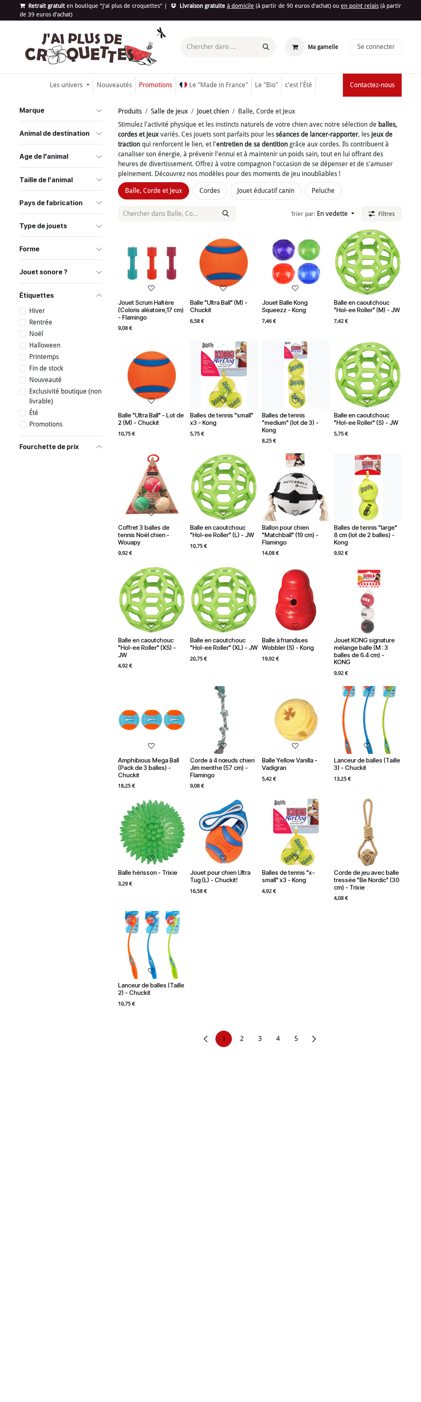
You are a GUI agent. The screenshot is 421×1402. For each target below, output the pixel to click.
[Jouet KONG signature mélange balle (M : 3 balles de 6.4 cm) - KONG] (368, 600)
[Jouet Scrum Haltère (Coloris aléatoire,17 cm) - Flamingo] (152, 262)
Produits (130, 111)
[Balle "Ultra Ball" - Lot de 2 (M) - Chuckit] (152, 375)
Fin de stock (46, 368)
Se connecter (376, 47)
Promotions (45, 424)
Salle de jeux (169, 111)
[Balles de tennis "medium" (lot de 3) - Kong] (296, 375)
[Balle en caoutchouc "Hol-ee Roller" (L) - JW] (224, 487)
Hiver (37, 311)
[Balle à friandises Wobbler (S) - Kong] (296, 600)
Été (33, 413)
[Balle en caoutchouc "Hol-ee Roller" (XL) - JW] (224, 600)
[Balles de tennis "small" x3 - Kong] (224, 375)
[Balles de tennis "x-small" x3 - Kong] (296, 832)
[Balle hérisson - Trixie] (152, 832)
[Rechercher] (266, 47)
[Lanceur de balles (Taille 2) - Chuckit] (152, 945)
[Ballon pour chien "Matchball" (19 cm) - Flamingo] (296, 487)
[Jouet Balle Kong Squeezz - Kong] (296, 262)
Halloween (44, 345)
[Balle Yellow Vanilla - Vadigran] (296, 720)
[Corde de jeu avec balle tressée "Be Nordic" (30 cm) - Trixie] (368, 832)
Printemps (44, 357)
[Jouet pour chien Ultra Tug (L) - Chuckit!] (224, 832)
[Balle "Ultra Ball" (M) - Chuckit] (224, 262)
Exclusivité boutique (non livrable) (65, 396)
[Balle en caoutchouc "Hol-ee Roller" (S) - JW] (368, 375)
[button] (322, 214)
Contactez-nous (372, 85)
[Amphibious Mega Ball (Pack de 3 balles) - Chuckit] (152, 720)
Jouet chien (213, 111)
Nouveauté (45, 380)
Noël (36, 334)
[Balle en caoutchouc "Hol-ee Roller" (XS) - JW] (152, 600)
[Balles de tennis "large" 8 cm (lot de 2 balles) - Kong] (368, 487)
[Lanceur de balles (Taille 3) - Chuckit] (368, 720)
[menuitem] (69, 85)
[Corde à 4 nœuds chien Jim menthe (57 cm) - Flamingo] (224, 720)
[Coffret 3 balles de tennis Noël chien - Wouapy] (152, 487)
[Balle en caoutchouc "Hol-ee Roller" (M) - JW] (368, 262)
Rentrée (40, 322)
